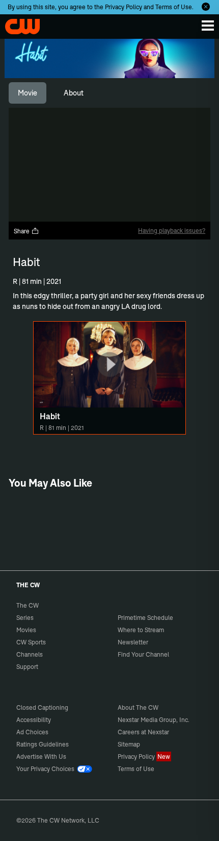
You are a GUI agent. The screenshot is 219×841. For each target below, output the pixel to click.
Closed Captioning (42, 707)
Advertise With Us (41, 756)
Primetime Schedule (145, 617)
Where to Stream (141, 630)
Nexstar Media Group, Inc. (153, 720)
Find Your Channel (143, 654)
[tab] (27, 93)
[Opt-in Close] (206, 7)
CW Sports (31, 642)
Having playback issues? (171, 230)
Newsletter (133, 642)
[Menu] (208, 25)
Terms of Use (173, 7)
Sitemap (129, 744)
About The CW (138, 707)
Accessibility (33, 720)
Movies (26, 630)
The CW (18, 24)
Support (27, 666)
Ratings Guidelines (42, 744)
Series (25, 617)
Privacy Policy (123, 7)
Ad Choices (32, 732)
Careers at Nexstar (143, 732)
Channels (29, 654)
